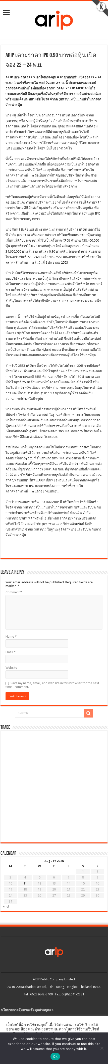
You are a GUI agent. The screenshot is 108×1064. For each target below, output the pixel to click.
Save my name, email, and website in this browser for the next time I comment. (52, 685)
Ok (55, 1056)
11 (25, 883)
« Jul (6, 906)
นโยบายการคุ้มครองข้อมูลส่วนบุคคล (27, 1010)
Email (11, 652)
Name (11, 636)
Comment (14, 592)
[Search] (88, 713)
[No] (101, 1048)
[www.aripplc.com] (54, 19)
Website (11, 667)
